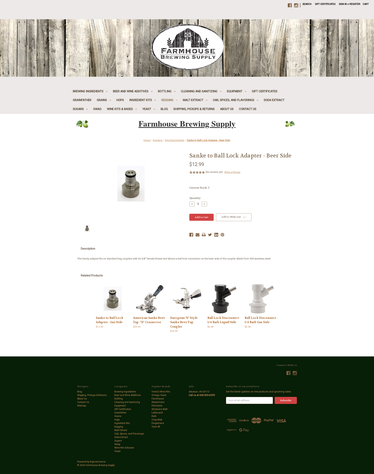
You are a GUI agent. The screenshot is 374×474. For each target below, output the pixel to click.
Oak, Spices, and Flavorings (234, 100)
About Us (227, 109)
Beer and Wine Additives (131, 91)
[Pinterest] (222, 234)
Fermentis (157, 405)
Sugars (79, 109)
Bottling (165, 91)
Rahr (154, 416)
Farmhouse (158, 398)
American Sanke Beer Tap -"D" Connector (149, 320)
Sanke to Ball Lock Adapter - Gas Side (109, 320)
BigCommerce (98, 461)
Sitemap (81, 405)
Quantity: (195, 198)
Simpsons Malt (160, 409)
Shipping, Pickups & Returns (194, 109)
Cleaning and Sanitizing (199, 91)
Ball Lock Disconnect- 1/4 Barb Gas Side (261, 320)
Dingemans (158, 423)
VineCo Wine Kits (161, 391)
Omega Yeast (159, 395)
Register (355, 4)
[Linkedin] (216, 234)
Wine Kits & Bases (120, 109)
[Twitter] (210, 234)
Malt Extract (193, 100)
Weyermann (158, 402)
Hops (120, 100)
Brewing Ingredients (88, 91)
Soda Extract (274, 100)
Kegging (167, 100)
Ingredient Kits (141, 100)
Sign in (343, 4)
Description (88, 248)
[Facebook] (191, 234)
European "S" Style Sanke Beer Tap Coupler (184, 322)
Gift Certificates (325, 4)
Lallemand (157, 412)
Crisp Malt (157, 419)
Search (307, 4)
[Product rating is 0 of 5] (197, 172)
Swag (97, 109)
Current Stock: (199, 187)
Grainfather (82, 100)
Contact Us (247, 109)
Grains (102, 100)
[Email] (197, 234)
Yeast (147, 109)
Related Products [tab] (92, 275)
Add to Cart (113, 298)
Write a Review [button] (232, 172)
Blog (164, 109)
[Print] (204, 234)
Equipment (235, 91)
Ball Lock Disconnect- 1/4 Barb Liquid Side (223, 320)
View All (156, 426)
